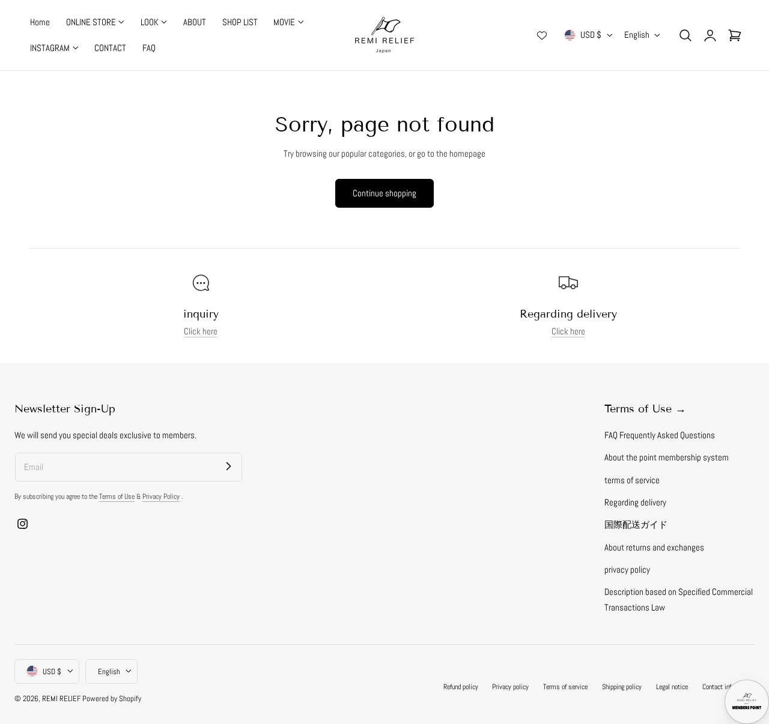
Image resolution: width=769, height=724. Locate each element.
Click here (200, 331)
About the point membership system (666, 457)
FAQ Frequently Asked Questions (659, 435)
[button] (685, 35)
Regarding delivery (635, 502)
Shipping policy (622, 686)
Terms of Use (117, 496)
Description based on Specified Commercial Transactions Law (678, 599)
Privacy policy (510, 686)
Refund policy (460, 686)
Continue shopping (384, 193)
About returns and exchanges (654, 547)
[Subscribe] (228, 466)
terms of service (632, 480)
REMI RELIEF (61, 698)
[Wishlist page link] (542, 35)
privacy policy (627, 569)
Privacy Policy (161, 496)
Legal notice (672, 686)
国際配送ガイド (635, 524)
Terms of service (565, 686)
